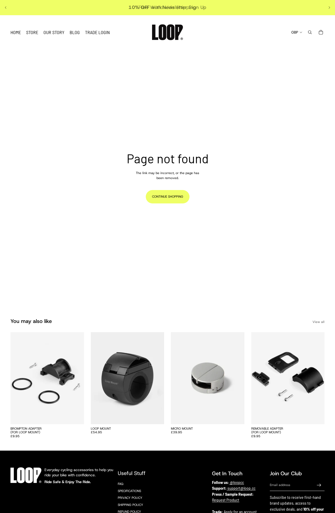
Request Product (225, 499)
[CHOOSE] (156, 416)
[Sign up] (319, 485)
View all (318, 322)
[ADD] (76, 416)
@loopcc (237, 482)
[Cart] (321, 32)
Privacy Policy (130, 498)
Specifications (129, 491)
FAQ (120, 484)
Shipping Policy (130, 505)
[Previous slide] (6, 7)
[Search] (310, 32)
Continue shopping (167, 197)
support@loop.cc (241, 487)
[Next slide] (329, 7)
